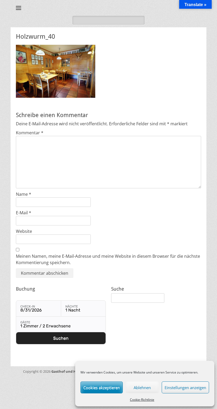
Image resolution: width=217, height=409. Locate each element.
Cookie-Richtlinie (142, 399)
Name (23, 194)
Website (24, 231)
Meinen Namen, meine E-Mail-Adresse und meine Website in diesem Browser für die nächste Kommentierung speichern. (108, 259)
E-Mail (23, 213)
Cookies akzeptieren (101, 387)
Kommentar (29, 133)
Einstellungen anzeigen (185, 387)
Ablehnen (142, 387)
